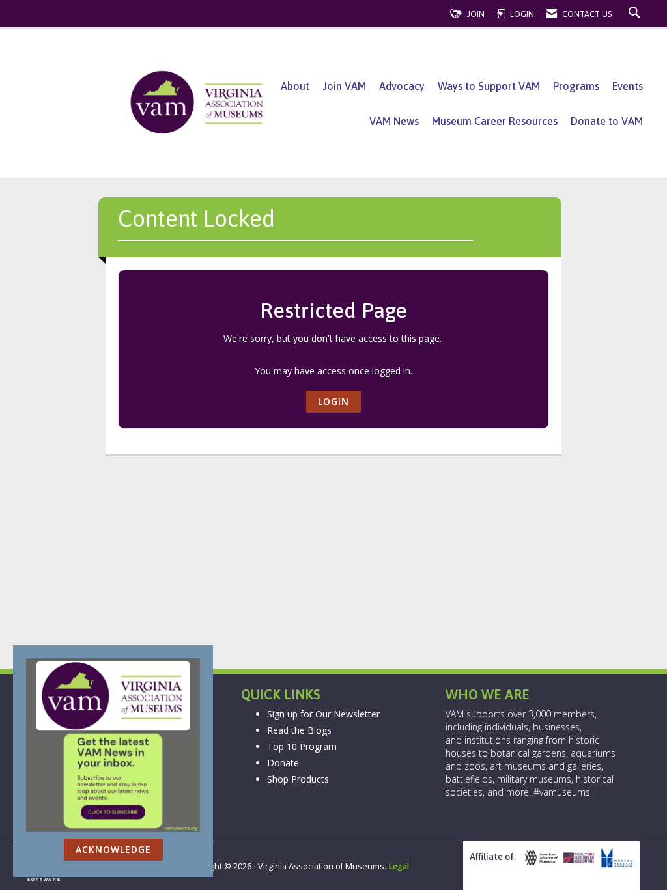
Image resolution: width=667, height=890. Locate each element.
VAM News (394, 121)
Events (627, 86)
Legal (398, 866)
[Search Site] (636, 14)
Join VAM (344, 86)
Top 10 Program (302, 746)
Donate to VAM (607, 121)
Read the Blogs (299, 730)
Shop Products (298, 779)
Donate (283, 763)
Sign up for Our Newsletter (323, 714)
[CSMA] (577, 858)
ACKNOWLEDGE (113, 849)
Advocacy (402, 86)
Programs (576, 86)
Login (333, 401)
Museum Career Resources (495, 121)
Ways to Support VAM (489, 86)
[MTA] (615, 858)
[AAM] (540, 858)
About (295, 86)
